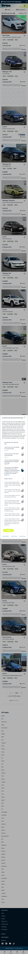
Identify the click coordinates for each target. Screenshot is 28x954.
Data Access (14, 536)
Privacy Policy (22, 536)
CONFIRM (8, 530)
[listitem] (14, 443)
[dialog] (14, 477)
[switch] (22, 447)
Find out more (18, 1)
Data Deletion (6, 536)
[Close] (25, 417)
